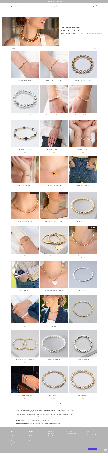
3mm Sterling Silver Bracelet (83, 290)
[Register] (75, 436)
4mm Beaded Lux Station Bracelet (83, 149)
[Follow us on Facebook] (89, 434)
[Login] (93, 6)
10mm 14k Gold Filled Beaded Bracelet (83, 185)
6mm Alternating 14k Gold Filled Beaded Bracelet (25, 80)
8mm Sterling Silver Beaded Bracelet (83, 359)
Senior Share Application (33, 438)
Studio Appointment (66, 11)
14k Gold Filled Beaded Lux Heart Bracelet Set (54, 255)
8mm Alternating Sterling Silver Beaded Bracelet (54, 114)
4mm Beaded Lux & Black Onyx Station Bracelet (54, 149)
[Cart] (96, 6)
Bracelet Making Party (51, 437)
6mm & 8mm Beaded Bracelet (83, 395)
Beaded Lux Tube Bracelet (25, 324)
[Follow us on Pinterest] (95, 434)
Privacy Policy (13, 442)
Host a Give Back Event (51, 435)
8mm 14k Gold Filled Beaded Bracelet (25, 255)
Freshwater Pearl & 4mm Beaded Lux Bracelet (25, 395)
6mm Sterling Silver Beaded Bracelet (54, 359)
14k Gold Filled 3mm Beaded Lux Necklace (25, 221)
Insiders (60, 11)
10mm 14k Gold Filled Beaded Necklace (54, 324)
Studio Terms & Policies (15, 437)
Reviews (12, 435)
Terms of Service (14, 444)
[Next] (60, 403)
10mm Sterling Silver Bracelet (25, 290)
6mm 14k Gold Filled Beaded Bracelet (83, 221)
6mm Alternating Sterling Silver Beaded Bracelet (83, 114)
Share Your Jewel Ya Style (33, 440)
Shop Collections (47, 11)
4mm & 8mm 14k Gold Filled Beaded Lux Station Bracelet (25, 359)
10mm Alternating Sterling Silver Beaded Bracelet (25, 114)
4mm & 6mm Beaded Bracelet (54, 395)
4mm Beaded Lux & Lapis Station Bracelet (25, 149)
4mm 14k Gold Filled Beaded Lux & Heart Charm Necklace (54, 290)
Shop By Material (54, 11)
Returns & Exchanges (14, 438)
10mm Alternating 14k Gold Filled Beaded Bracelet (83, 80)
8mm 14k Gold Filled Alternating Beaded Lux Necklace (54, 221)
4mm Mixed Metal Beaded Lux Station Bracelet (25, 185)
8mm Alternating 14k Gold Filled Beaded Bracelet (54, 80)
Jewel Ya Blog (31, 435)
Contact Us (13, 440)
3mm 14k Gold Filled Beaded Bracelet (83, 324)
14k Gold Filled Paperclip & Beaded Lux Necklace (54, 185)
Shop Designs (40, 11)
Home (12, 14)
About (12, 433)
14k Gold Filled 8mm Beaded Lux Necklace (83, 255)
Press (30, 433)
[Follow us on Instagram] (92, 434)
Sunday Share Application (33, 437)
